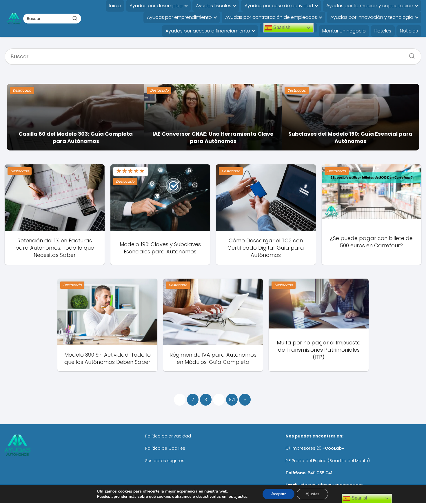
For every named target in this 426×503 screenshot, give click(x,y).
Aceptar (278, 494)
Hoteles (382, 31)
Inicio (115, 5)
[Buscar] (75, 18)
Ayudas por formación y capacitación (369, 5)
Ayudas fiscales (213, 5)
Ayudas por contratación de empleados (271, 17)
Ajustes (312, 494)
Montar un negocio (344, 31)
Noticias (409, 31)
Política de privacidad (168, 436)
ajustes (240, 496)
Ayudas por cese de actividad (279, 5)
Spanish (281, 27)
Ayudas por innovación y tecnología (371, 17)
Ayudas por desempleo (156, 5)
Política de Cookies (165, 448)
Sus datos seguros (164, 461)
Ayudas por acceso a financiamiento (207, 31)
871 (232, 399)
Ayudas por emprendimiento (179, 17)
